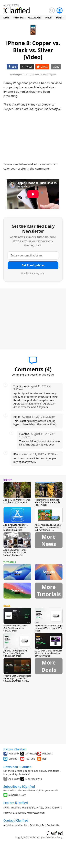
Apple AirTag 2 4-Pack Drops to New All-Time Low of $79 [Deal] (49, 628)
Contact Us (53, 825)
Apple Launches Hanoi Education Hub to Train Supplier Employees (15, 552)
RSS (44, 758)
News (6, 807)
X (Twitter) (31, 753)
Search (41, 812)
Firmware (8, 812)
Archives (31, 812)
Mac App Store (33, 778)
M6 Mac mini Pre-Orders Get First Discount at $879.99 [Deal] (15, 628)
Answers (57, 807)
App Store (14, 778)
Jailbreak (20, 812)
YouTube (30, 758)
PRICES (49, 17)
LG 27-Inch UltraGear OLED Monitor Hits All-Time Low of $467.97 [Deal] (48, 653)
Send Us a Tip (37, 825)
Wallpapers (28, 807)
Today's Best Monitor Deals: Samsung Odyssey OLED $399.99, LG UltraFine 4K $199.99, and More (17, 679)
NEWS (6, 17)
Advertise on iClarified (15, 825)
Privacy (58, 837)
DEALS (59, 17)
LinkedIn (13, 758)
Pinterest (47, 753)
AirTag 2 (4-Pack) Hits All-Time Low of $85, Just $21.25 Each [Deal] (15, 653)
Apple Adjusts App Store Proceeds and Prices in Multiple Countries (15, 527)
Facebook (13, 753)
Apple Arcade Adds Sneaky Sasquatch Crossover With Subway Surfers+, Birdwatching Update (48, 528)
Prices (39, 807)
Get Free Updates (33, 265)
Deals (48, 807)
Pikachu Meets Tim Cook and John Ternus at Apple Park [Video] (47, 502)
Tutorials (16, 807)
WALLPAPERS (35, 17)
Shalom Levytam (49, 74)
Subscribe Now (17, 794)
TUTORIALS (19, 17)
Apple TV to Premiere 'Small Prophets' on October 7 (17, 501)
